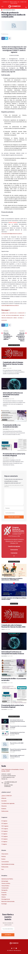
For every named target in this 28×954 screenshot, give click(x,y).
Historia (3, 897)
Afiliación (3, 798)
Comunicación (4, 888)
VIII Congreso (4, 826)
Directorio (4, 806)
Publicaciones (4, 811)
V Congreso (4, 833)
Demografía (4, 890)
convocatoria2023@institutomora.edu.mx (11, 233)
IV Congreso (4, 836)
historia (22, 315)
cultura (3, 315)
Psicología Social (5, 899)
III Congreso (4, 839)
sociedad (20, 317)
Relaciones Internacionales (8, 901)
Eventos (3, 859)
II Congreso (4, 841)
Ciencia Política (5, 885)
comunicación (21, 312)
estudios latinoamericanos (13, 315)
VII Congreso (4, 828)
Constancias (14, 553)
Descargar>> (5, 310)
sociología (4, 320)
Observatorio (4, 853)
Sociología (4, 903)
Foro (2, 869)
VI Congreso (4, 831)
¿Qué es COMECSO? (6, 795)
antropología (13, 312)
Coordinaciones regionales (8, 803)
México (15, 317)
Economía (3, 892)
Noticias (3, 856)
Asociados (4, 800)
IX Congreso (4, 823)
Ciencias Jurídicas (5, 883)
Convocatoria (14, 549)
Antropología (4, 881)
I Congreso (4, 844)
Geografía (3, 894)
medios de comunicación (7, 317)
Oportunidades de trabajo (9, 9)
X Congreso (4, 820)
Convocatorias (5, 861)
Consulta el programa (14, 546)
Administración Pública (7, 878)
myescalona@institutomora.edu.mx (10, 305)
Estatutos (3, 808)
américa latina (5, 312)
